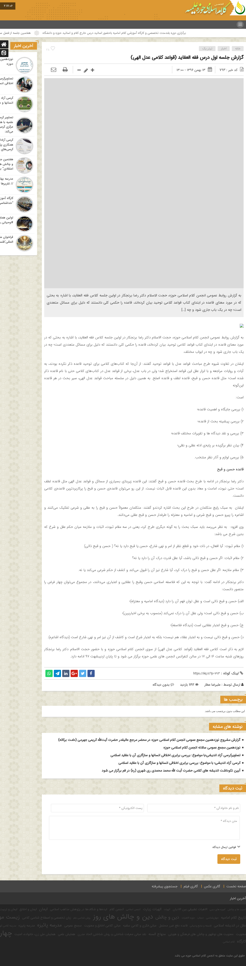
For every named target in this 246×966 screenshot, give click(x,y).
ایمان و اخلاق (28, 909)
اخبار (224, 48)
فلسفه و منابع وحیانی (200, 926)
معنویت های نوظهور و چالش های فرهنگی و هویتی (201, 934)
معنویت (241, 934)
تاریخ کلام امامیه (233, 917)
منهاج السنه (157, 934)
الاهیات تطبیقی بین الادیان (190, 909)
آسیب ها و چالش (237, 909)
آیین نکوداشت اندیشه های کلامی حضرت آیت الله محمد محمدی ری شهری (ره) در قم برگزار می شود (171, 770)
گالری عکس (212, 886)
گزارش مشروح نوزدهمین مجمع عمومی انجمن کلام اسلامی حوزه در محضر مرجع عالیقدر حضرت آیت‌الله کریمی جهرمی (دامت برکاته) (149, 739)
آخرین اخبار (238, 898)
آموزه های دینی (217, 909)
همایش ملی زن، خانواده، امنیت (34, 934)
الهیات (167, 909)
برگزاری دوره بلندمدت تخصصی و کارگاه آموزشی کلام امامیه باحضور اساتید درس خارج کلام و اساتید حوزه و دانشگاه (148, 32)
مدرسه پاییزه (26, 925)
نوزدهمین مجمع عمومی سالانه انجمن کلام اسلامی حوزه (201, 747)
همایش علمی (66, 934)
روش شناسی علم (82, 918)
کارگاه (241, 941)
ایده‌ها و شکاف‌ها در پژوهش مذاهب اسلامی (78, 909)
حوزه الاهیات (188, 918)
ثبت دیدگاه (229, 859)
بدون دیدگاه (161, 684)
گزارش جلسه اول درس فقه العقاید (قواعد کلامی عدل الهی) (187, 57)
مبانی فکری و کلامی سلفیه (139, 925)
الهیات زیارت (152, 909)
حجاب (200, 918)
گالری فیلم (191, 886)
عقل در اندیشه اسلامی (230, 925)
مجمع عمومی (73, 925)
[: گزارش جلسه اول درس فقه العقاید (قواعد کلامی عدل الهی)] (53, 70)
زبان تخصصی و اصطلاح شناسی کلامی (46, 917)
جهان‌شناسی (212, 918)
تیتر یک (207, 48)
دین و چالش (167, 917)
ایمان (43, 909)
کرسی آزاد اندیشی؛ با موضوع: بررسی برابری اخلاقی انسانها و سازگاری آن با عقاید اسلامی (179, 763)
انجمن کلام (117, 909)
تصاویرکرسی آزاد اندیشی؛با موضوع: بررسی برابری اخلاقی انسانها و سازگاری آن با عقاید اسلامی (175, 755)
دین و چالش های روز (123, 916)
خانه (237, 48)
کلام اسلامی (229, 942)
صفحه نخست (236, 886)
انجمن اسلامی (133, 909)
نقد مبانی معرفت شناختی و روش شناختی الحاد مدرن (112, 934)
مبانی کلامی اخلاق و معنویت (102, 925)
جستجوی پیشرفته (165, 886)
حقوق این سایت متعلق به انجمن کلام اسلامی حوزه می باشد (210, 955)
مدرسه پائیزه (49, 925)
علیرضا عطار (212, 684)
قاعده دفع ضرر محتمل (173, 925)
